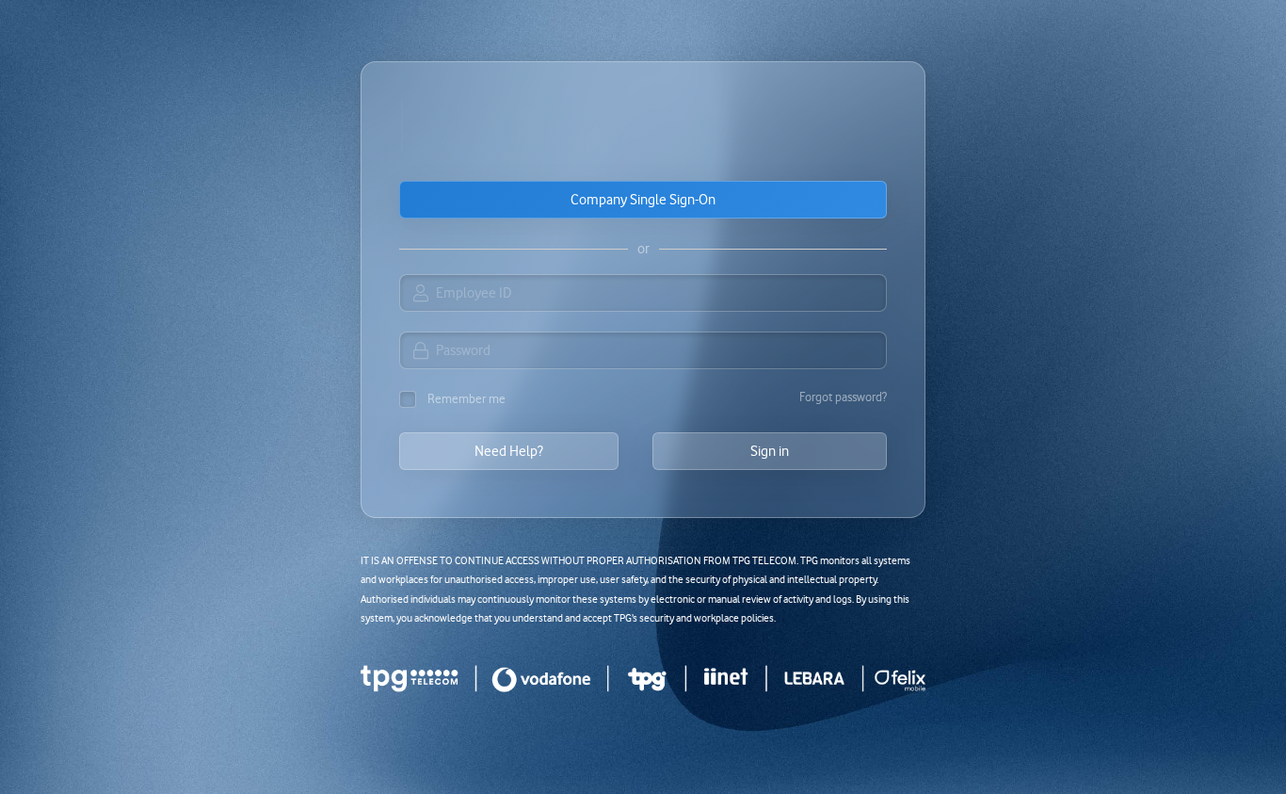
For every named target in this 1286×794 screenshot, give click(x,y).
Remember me (466, 398)
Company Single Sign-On (643, 199)
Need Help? (508, 451)
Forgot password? (843, 396)
